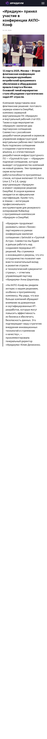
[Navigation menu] (43, 3)
